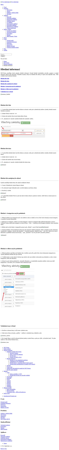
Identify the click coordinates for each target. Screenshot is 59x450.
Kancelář (3, 435)
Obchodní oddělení (5, 436)
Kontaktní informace (6, 403)
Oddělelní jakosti (5, 438)
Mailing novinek (5, 407)
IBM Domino (4, 429)
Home (5, 443)
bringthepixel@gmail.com (10, 396)
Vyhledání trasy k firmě (7, 91)
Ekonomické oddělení (6, 439)
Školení (2, 428)
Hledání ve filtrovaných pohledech (9, 89)
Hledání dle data (5, 81)
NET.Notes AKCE (5, 419)
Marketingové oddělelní (6, 440)
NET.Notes (3, 415)
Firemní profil (4, 402)
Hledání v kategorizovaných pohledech (11, 86)
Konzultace (3, 426)
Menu (2, 4)
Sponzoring (3, 406)
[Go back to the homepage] (9, 2)
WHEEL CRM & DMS (6, 413)
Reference (3, 404)
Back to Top (4, 448)
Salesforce (3, 416)
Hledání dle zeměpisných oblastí (9, 83)
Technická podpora (5, 425)
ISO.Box (3, 417)
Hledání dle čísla (5, 78)
